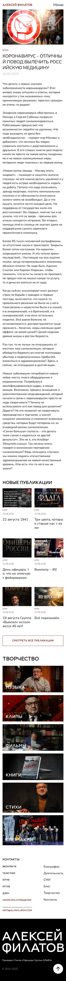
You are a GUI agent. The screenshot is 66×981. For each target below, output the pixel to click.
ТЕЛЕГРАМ (9, 873)
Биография (51, 867)
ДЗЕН (6, 893)
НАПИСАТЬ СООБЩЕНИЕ (17, 900)
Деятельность (53, 873)
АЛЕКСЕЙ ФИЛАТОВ (17, 5)
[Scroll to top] (58, 969)
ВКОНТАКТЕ (9, 866)
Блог (47, 886)
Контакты (50, 900)
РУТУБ (6, 886)
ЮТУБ (6, 879)
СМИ (47, 880)
